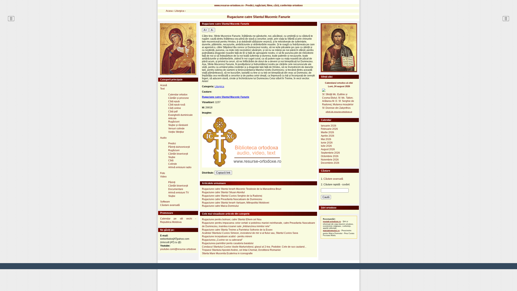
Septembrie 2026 (330, 152)
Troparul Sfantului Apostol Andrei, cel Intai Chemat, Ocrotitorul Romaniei (241, 250)
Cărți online (174, 108)
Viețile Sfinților (176, 132)
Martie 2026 (327, 132)
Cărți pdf (173, 111)
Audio (163, 137)
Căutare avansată (170, 205)
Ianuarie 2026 (328, 125)
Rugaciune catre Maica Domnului (220, 206)
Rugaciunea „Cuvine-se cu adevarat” (222, 239)
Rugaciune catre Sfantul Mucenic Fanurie (225, 97)
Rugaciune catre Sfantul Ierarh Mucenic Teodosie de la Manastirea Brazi (241, 189)
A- (212, 30)
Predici (172, 143)
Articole (172, 118)
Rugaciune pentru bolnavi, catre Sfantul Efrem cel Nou (232, 219)
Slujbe (171, 157)
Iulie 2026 (326, 145)
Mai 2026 (326, 139)
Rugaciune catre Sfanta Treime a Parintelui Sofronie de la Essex (237, 229)
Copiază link (223, 172)
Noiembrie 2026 (330, 159)
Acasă (163, 85)
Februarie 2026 (329, 129)
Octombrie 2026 (329, 156)
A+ (205, 30)
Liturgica (219, 86)
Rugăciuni (174, 121)
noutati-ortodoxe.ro (332, 221)
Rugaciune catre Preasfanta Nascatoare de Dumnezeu (232, 199)
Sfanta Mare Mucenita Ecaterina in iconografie (227, 253)
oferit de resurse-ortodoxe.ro (339, 112)
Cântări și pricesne (178, 98)
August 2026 (328, 149)
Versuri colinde (176, 128)
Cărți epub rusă (176, 104)
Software (165, 201)
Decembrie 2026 (330, 162)
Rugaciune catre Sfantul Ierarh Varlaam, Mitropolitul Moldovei (235, 202)
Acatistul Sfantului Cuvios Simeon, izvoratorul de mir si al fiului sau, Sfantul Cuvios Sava (250, 233)
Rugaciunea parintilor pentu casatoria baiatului (227, 243)
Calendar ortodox (177, 94)
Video (163, 176)
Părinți (171, 182)
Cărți (170, 160)
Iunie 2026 (327, 142)
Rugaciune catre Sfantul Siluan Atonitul (223, 192)
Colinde (172, 163)
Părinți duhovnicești (179, 147)
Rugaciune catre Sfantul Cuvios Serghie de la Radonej (232, 195)
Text (162, 88)
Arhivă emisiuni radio (179, 167)
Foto (162, 173)
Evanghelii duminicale (180, 115)
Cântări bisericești (178, 153)
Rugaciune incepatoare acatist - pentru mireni (227, 236)
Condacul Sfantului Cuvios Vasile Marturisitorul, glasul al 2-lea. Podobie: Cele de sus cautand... (254, 246)
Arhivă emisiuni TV (178, 192)
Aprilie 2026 (327, 135)
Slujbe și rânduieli (178, 125)
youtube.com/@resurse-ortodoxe (178, 249)
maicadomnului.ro (331, 231)
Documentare (175, 189)
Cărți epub (174, 101)
